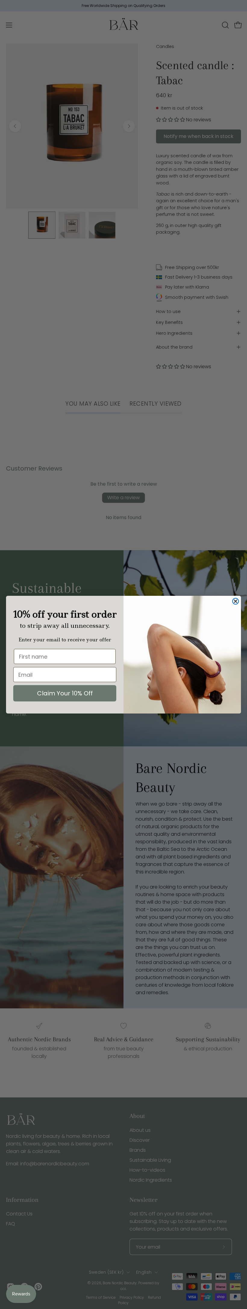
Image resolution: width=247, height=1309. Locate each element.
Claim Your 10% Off (65, 693)
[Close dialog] (236, 601)
